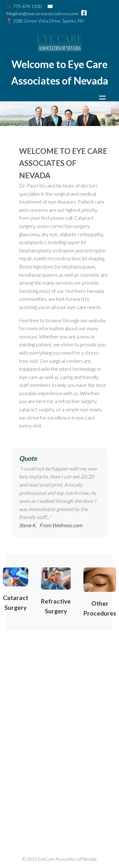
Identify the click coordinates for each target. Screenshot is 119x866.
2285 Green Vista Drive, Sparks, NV (48, 20)
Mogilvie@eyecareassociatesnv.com (42, 13)
